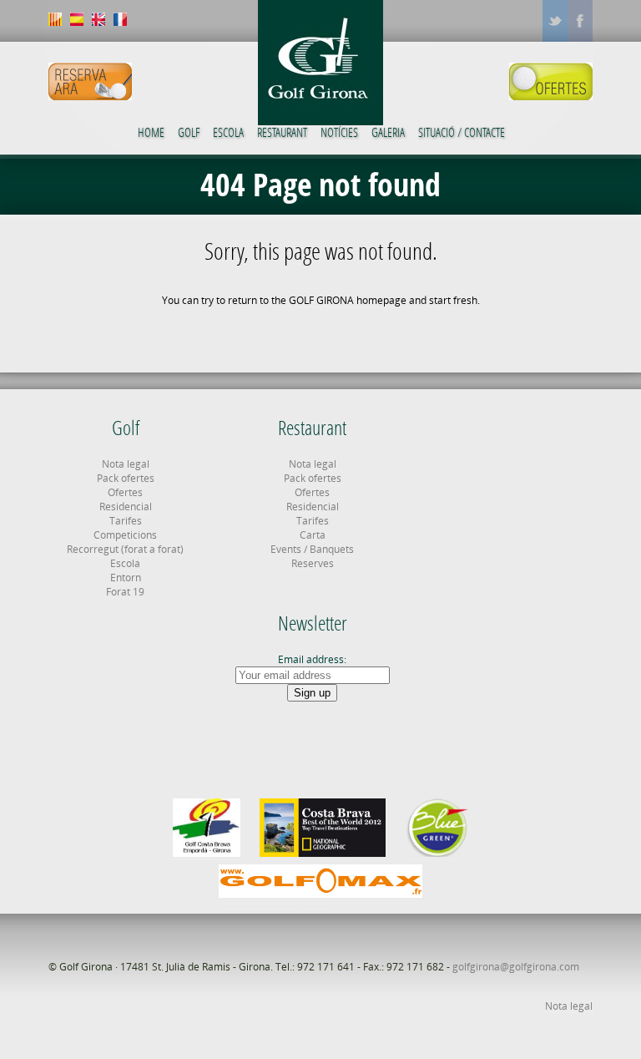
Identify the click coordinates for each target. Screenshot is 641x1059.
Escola (228, 132)
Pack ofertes (125, 478)
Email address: (312, 659)
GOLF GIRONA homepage (347, 300)
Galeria (388, 132)
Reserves (312, 563)
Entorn (125, 577)
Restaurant (282, 132)
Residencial (125, 506)
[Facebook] (580, 21)
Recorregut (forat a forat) (125, 549)
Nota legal (125, 464)
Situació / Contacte (461, 132)
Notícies (339, 132)
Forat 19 (125, 592)
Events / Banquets (312, 549)
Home (151, 132)
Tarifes (125, 521)
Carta (313, 535)
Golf (188, 132)
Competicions (125, 535)
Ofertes (125, 492)
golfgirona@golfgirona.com (515, 967)
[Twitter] (555, 21)
